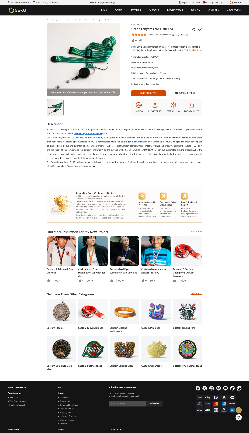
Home (48, 20)
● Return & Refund (66, 408)
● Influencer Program (67, 416)
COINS (118, 10)
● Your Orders (13, 397)
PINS (104, 10)
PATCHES (135, 10)
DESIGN (195, 10)
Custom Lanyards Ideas (66, 20)
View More (196, 50)
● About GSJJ (63, 397)
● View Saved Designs (17, 401)
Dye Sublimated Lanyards (83, 20)
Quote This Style (148, 92)
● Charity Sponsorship (67, 420)
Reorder (237, 2)
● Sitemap (62, 423)
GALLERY (213, 10)
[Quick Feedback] (239, 417)
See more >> (196, 231)
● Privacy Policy (64, 401)
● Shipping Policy (65, 412)
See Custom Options (185, 92)
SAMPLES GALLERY (17, 387)
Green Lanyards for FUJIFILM (88, 133)
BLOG (60, 387)
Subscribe (155, 403)
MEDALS (154, 10)
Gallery (54, 20)
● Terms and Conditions (68, 405)
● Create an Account (16, 405)
